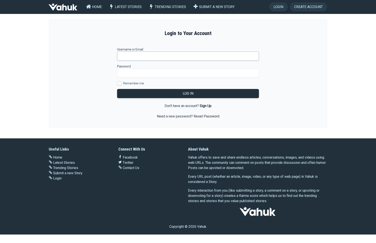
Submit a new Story (217, 7)
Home (97, 7)
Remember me (133, 83)
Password (124, 66)
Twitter (128, 163)
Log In (188, 93)
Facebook (130, 157)
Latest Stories (128, 7)
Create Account (308, 7)
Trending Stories (170, 7)
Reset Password (206, 116)
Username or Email (130, 49)
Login (278, 7)
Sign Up (206, 106)
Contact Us (131, 168)
